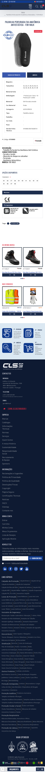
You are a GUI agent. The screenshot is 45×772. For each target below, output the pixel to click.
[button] (21, 278)
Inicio (23, 12)
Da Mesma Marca (8, 245)
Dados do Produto (14, 75)
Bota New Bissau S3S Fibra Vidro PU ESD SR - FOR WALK (12, 272)
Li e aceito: (16, 563)
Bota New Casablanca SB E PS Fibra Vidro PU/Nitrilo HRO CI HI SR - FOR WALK (33, 272)
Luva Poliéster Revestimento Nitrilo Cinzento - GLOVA (33, 311)
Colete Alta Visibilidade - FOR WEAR (12, 311)
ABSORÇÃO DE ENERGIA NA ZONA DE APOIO (14, 211)
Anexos (35, 75)
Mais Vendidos (7, 284)
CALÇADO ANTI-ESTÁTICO (33, 210)
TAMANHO (5, 177)
